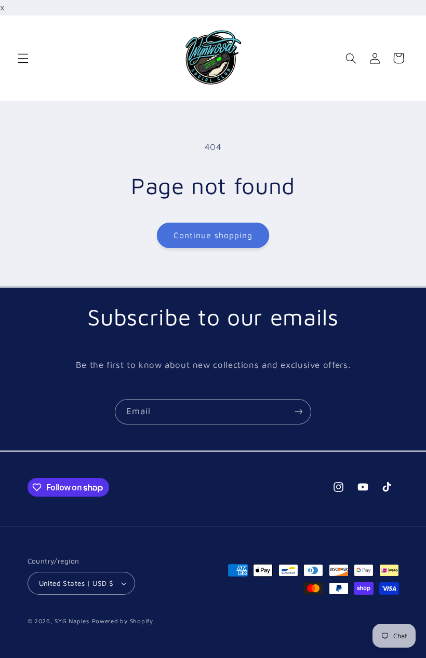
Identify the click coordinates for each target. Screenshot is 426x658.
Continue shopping (213, 235)
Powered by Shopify (122, 621)
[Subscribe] (299, 411)
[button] (23, 58)
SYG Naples (72, 621)
